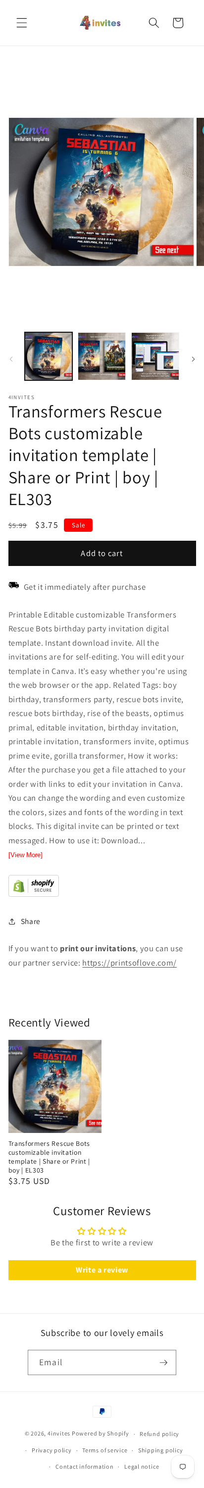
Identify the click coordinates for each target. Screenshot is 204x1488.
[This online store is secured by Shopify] (33, 893)
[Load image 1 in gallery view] (49, 356)
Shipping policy (160, 1450)
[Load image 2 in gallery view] (102, 356)
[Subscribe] (163, 1363)
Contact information (84, 1466)
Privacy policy (52, 1450)
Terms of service (104, 1450)
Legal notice (141, 1466)
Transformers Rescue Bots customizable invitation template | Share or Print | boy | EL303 (49, 1156)
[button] (22, 23)
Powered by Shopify (100, 1433)
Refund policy (159, 1433)
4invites (59, 1433)
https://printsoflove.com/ (129, 962)
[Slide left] (11, 359)
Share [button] (31, 921)
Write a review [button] (102, 1270)
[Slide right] (193, 359)
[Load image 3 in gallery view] (155, 356)
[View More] (25, 855)
